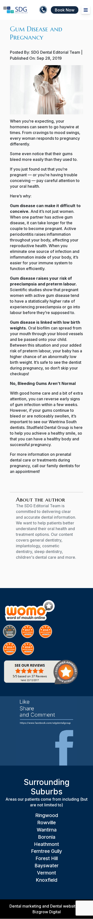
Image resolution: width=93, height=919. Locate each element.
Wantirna (47, 830)
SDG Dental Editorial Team (55, 52)
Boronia (46, 837)
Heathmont (46, 844)
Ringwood (46, 815)
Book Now (64, 9)
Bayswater (46, 866)
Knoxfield (46, 880)
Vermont (46, 873)
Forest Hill (46, 858)
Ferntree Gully (46, 851)
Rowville (46, 823)
